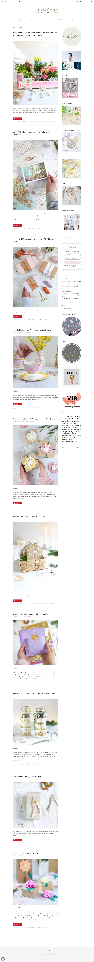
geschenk (38, 121)
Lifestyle (73, 20)
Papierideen (45, 20)
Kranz (75, 425)
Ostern (41, 121)
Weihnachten (18, 603)
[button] (17, 118)
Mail (80, 2)
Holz (67, 425)
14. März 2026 (15, 37)
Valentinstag (64, 439)
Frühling (32, 20)
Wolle (76, 441)
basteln (31, 506)
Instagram (76, 2)
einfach (37, 506)
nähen (66, 429)
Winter (73, 441)
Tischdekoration (48, 407)
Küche (79, 425)
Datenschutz (64, 273)
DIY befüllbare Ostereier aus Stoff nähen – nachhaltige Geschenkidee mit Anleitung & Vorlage (70, 295)
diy (32, 228)
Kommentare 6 (27, 332)
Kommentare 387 (29, 696)
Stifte (69, 435)
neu (63, 429)
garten (78, 421)
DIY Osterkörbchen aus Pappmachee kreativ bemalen (32, 330)
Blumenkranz (72, 418)
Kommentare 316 (29, 616)
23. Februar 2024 (15, 421)
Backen (44, 764)
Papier (37, 319)
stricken (75, 435)
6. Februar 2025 (15, 243)
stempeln (69, 433)
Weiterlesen (16, 114)
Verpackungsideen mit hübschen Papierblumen (30, 853)
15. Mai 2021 (15, 855)
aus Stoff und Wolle (56, 20)
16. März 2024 (15, 332)
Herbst (64, 425)
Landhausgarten (67, 427)
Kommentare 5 (28, 243)
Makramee (43, 842)
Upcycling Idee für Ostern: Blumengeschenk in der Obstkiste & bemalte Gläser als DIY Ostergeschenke (71, 286)
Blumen (66, 419)
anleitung (29, 228)
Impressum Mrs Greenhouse (68, 270)
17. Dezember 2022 (16, 696)
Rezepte (65, 20)
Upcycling (24, 20)
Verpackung (53, 121)
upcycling (49, 121)
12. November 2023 (16, 519)
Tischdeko (79, 435)
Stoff (72, 435)
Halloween (78, 423)
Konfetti (72, 425)
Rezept (64, 432)
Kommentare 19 (27, 855)
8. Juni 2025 (15, 137)
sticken (74, 433)
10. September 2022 (16, 778)
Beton (63, 418)
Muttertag (79, 427)
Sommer (64, 433)
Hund (70, 425)
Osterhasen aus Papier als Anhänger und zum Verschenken (34, 419)
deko (33, 506)
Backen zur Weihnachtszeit (20, 764)
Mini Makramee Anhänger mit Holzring (27, 776)
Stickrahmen (65, 435)
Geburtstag (31, 683)
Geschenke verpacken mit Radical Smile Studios (30, 614)
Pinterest (78, 2)
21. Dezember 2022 (16, 616)
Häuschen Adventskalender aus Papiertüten (29, 516)
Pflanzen (78, 429)
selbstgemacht (45, 121)
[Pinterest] (47, 951)
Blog (18, 20)
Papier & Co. (19, 228)
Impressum (45, 954)
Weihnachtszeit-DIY (23, 603)
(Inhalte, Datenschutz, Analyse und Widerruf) (72, 266)
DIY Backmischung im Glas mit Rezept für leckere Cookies (34, 693)
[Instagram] (49, 951)
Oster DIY (22, 121)
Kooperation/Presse (12, 1)
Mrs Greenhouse (22, 37)
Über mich (21, 1)
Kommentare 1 (29, 778)
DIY (38, 20)
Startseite (4, 1)
